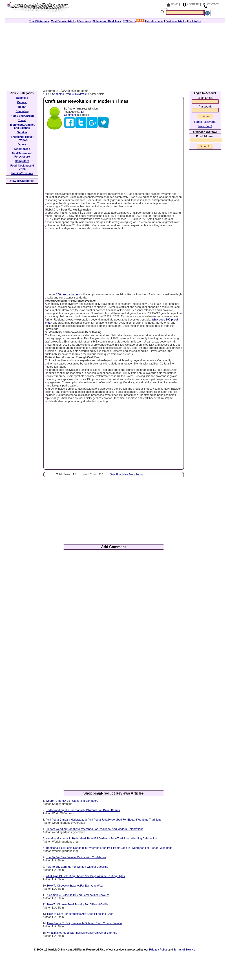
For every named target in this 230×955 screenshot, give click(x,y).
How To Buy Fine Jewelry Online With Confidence (76, 857)
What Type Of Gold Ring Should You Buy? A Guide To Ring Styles (85, 876)
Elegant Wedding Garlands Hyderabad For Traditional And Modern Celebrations (94, 829)
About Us (193, 4)
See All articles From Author (127, 474)
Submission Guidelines (107, 21)
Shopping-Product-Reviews (69, 94)
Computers (22, 161)
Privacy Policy (158, 949)
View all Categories (22, 180)
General (22, 102)
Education (22, 111)
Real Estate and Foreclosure (22, 155)
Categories (84, 21)
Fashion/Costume (22, 173)
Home (174, 4)
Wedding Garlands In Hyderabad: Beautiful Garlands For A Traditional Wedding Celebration (101, 838)
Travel (22, 120)
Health (22, 106)
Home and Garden (22, 115)
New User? (205, 126)
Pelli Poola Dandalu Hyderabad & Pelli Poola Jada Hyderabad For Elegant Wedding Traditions (103, 819)
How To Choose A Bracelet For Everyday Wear (75, 885)
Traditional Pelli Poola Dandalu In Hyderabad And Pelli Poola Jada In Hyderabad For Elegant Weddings (109, 848)
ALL (45, 94)
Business (22, 97)
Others (22, 144)
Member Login (155, 21)
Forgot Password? (205, 121)
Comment (70, 114)
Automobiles (22, 149)
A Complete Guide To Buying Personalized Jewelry (78, 895)
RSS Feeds (129, 21)
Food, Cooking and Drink (22, 167)
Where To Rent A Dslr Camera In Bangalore (72, 800)
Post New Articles (176, 21)
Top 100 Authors (39, 21)
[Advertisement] (115, 55)
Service (22, 132)
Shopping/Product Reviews (22, 138)
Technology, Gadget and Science (22, 126)
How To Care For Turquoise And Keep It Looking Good (80, 913)
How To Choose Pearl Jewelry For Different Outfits (77, 904)
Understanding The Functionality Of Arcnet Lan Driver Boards (83, 810)
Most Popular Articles (63, 21)
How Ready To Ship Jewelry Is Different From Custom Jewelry (84, 923)
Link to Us (194, 21)
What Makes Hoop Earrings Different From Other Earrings (82, 932)
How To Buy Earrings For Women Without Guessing (77, 866)
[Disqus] (113, 612)
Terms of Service (184, 949)
